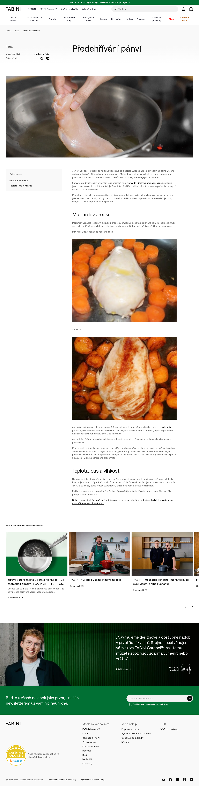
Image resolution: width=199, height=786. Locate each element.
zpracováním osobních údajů (156, 704)
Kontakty (87, 763)
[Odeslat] (189, 698)
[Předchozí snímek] (185, 606)
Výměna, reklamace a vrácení (136, 733)
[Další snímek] (191, 606)
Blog (17, 30)
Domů (8, 30)
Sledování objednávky (132, 737)
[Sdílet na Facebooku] (42, 58)
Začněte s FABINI (91, 737)
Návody (125, 742)
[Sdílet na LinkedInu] (48, 58)
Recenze (86, 750)
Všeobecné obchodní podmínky (62, 779)
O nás (85, 733)
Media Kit (87, 759)
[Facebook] (170, 779)
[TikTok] (184, 779)
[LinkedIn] (191, 779)
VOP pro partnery (170, 729)
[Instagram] (177, 779)
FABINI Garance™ (91, 729)
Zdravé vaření (89, 742)
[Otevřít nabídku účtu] (184, 9)
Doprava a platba (130, 729)
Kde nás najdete (90, 746)
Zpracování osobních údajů (93, 779)
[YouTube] (163, 779)
